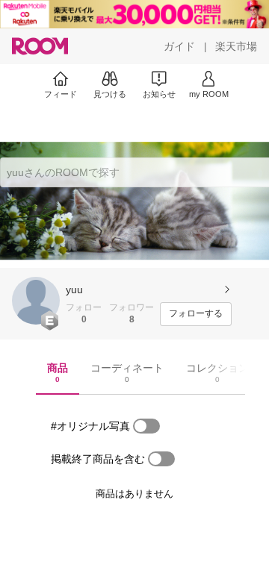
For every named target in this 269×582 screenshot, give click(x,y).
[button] (36, 301)
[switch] (146, 426)
